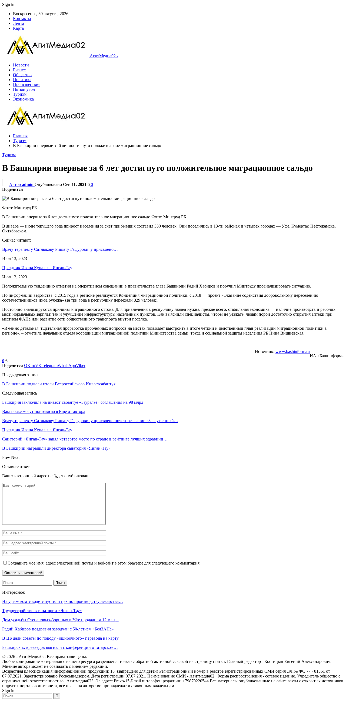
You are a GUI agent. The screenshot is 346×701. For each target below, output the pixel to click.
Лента (18, 23)
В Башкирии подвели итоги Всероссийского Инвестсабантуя (58, 384)
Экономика (23, 99)
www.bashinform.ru (292, 351)
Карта (18, 28)
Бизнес (19, 70)
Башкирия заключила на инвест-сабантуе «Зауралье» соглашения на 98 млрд (72, 402)
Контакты (22, 18)
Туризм (19, 94)
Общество (22, 74)
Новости (21, 65)
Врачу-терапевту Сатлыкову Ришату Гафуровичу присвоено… (60, 249)
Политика (22, 79)
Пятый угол (24, 89)
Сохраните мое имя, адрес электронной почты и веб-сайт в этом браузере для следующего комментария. (104, 563)
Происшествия (26, 84)
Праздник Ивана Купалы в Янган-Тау (37, 267)
